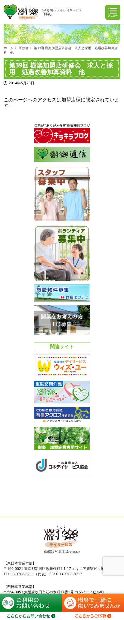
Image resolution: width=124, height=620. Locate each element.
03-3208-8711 (22, 574)
